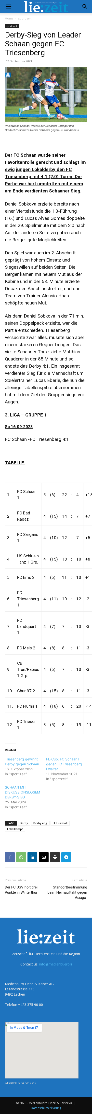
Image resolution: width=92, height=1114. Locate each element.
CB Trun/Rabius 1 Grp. (28, 669)
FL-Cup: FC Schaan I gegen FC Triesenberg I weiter (64, 764)
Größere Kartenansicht (20, 1082)
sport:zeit (24, 18)
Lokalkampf (15, 829)
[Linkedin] (32, 857)
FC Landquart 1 (26, 626)
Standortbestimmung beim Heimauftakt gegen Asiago (67, 892)
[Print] (55, 857)
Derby (24, 823)
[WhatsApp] (21, 857)
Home (9, 18)
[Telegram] (66, 857)
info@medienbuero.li (55, 964)
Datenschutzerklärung (46, 1108)
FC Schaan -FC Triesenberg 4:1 (37, 439)
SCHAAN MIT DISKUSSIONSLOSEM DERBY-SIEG (22, 792)
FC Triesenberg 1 (28, 598)
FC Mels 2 (26, 647)
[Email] (44, 857)
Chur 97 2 (26, 690)
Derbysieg (40, 823)
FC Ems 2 (26, 577)
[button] (8, 6)
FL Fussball (60, 823)
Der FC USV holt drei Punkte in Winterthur (21, 890)
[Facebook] (10, 857)
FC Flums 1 (27, 706)
